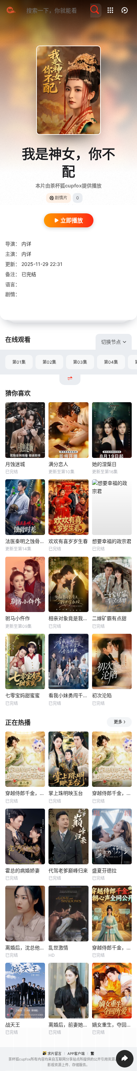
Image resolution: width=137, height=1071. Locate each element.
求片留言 (54, 1053)
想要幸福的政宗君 (111, 541)
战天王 (12, 1025)
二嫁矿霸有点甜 (109, 618)
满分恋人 (58, 464)
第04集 (111, 362)
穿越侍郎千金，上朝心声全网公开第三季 (112, 793)
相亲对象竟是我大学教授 (68, 618)
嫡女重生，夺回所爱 (112, 1025)
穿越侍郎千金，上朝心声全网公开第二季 (25, 793)
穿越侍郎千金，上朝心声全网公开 (112, 947)
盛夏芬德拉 (104, 870)
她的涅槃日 (104, 464)
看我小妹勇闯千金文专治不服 (68, 695)
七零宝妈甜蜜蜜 (22, 695)
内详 (26, 244)
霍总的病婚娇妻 (22, 870)
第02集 (49, 362)
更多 (118, 722)
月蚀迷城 (15, 464)
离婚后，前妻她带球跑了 (68, 1025)
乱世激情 (58, 947)
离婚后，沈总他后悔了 (25, 947)
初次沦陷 (102, 695)
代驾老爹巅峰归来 (68, 870)
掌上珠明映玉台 (65, 793)
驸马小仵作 (17, 618)
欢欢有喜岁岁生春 (68, 541)
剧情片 (61, 197)
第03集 (80, 362)
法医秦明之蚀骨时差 (25, 541)
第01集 (19, 362)
